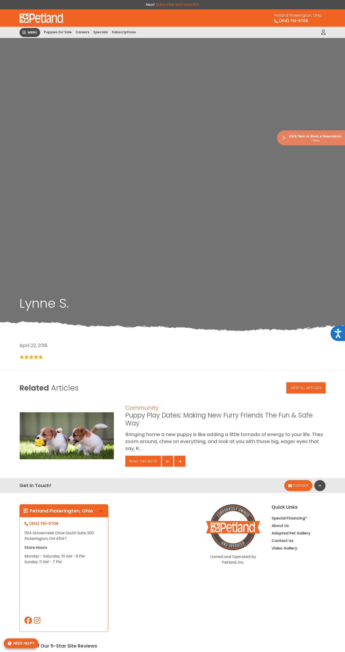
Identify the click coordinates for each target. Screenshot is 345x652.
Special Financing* (289, 518)
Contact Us (282, 540)
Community (141, 408)
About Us (280, 525)
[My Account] (323, 32)
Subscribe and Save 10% (177, 4)
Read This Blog (143, 461)
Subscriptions (124, 32)
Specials (100, 32)
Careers (82, 32)
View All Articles (306, 387)
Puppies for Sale (58, 32)
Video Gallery (284, 548)
